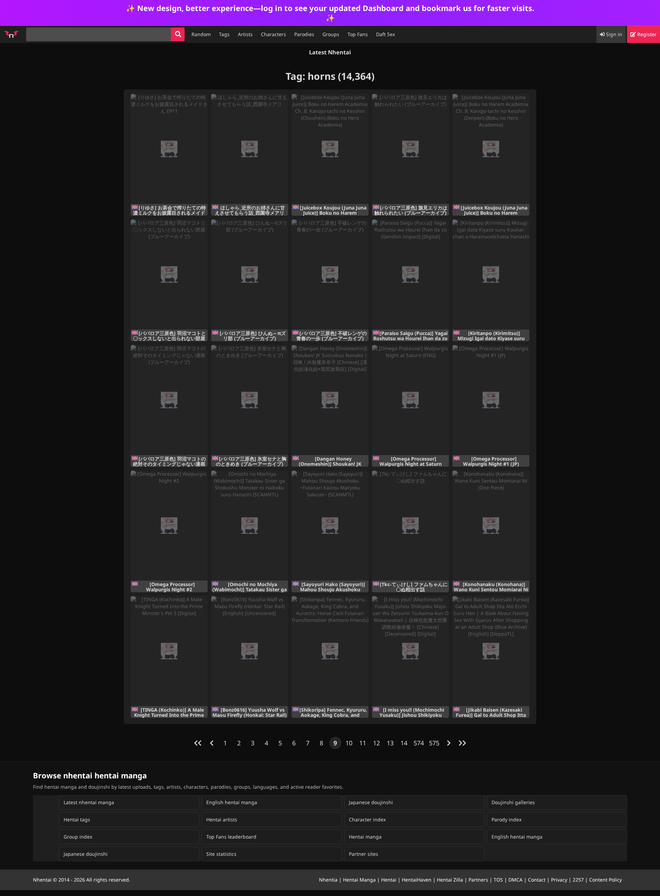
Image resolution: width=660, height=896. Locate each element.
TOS (498, 879)
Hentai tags (77, 819)
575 (434, 743)
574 (419, 743)
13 (390, 743)
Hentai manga (365, 836)
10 (348, 743)
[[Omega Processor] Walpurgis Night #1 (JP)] (490, 400)
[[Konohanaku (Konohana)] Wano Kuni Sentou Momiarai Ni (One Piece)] (490, 526)
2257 (578, 879)
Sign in (613, 34)
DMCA (515, 879)
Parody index (506, 819)
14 (403, 743)
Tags (224, 34)
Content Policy (605, 879)
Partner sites (363, 854)
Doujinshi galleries (513, 802)
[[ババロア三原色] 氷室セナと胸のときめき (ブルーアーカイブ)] (249, 400)
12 (376, 743)
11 (362, 743)
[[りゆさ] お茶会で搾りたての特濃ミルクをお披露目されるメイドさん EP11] (169, 149)
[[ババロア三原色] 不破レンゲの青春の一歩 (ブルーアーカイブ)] (330, 274)
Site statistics (221, 854)
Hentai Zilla (450, 879)
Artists (245, 34)
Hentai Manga (359, 879)
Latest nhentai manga (89, 802)
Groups (330, 34)
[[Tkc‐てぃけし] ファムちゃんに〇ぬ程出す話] (410, 526)
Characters (273, 34)
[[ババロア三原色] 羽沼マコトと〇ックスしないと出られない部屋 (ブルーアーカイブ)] (169, 274)
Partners (478, 879)
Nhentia (328, 879)
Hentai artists (221, 819)
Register (646, 34)
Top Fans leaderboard (231, 836)
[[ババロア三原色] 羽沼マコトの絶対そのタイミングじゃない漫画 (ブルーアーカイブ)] (169, 400)
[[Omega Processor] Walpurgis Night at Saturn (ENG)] (410, 400)
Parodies (304, 34)
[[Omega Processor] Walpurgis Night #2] (169, 526)
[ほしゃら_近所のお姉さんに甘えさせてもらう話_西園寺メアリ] (249, 149)
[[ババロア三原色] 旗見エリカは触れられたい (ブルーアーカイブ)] (410, 149)
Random (201, 34)
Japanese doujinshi (371, 802)
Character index (367, 819)
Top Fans (358, 34)
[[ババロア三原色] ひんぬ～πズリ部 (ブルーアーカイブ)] (249, 274)
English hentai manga (231, 802)
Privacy (559, 879)
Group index (78, 836)
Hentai (388, 879)
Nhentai (42, 879)
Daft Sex (385, 34)
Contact (537, 879)
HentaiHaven (416, 879)
